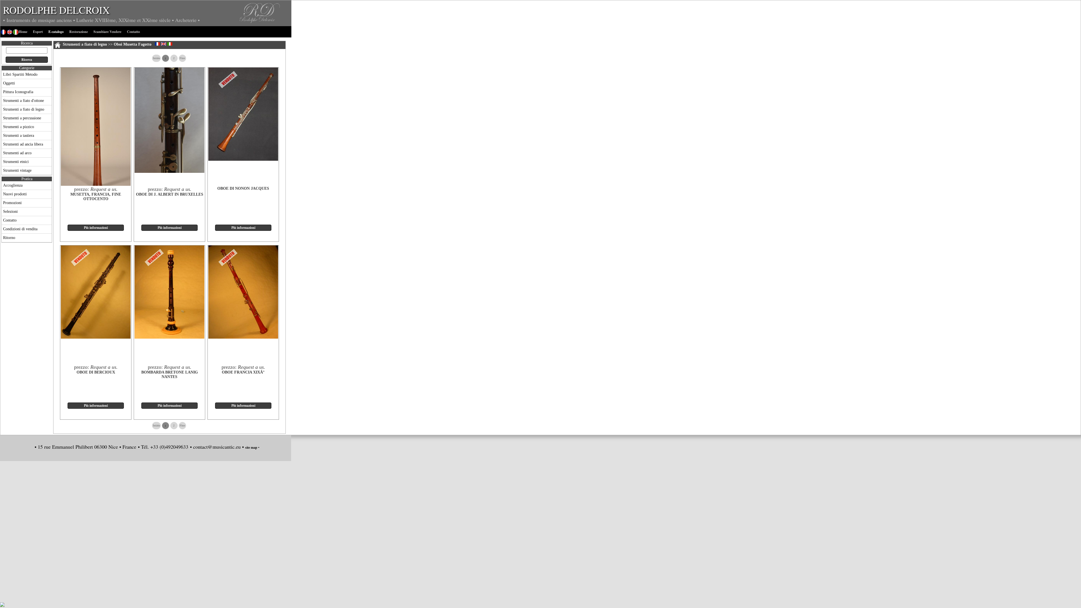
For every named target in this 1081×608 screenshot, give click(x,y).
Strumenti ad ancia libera (23, 144)
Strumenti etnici (16, 162)
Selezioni (10, 211)
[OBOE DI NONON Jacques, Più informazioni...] (243, 160)
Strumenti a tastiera (18, 135)
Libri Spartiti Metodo (20, 74)
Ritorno (9, 238)
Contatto (10, 220)
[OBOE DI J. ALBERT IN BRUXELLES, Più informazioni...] (169, 172)
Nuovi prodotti (15, 194)
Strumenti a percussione (22, 118)
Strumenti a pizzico (18, 127)
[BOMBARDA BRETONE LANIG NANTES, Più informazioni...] (169, 337)
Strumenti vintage (17, 170)
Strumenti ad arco (17, 153)
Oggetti (9, 83)
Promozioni (12, 203)
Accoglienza (13, 185)
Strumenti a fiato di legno (23, 109)
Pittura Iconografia (18, 92)
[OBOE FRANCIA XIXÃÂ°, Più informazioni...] (243, 337)
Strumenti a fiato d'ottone (23, 101)
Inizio (156, 58)
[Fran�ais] (157, 44)
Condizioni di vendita (20, 229)
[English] (163, 44)
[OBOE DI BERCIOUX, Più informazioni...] (96, 337)
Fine (182, 58)
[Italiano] (169, 44)
